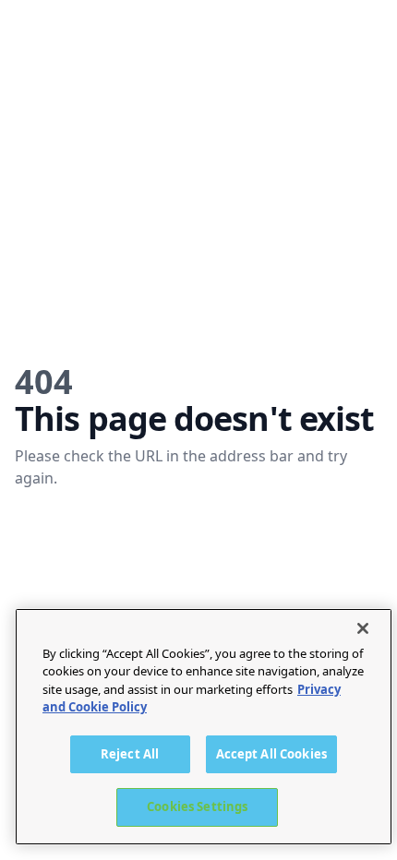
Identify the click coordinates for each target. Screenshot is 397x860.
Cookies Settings (197, 806)
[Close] (363, 628)
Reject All (130, 754)
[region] (203, 726)
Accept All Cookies (271, 754)
